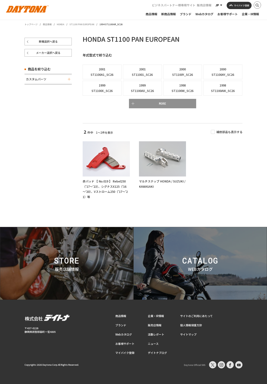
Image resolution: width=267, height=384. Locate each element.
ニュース (153, 344)
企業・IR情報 (156, 316)
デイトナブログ (157, 353)
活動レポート (156, 334)
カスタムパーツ (36, 79)
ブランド (120, 325)
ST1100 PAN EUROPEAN (82, 24)
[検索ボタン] (257, 5)
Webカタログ (123, 334)
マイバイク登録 (124, 353)
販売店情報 (204, 5)
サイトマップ (188, 334)
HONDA (60, 24)
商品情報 (47, 24)
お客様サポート (124, 344)
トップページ (31, 24)
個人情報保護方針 (191, 325)
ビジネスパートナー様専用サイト (173, 5)
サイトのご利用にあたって (196, 316)
